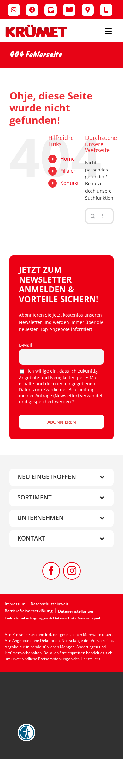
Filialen (68, 170)
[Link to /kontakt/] (106, 10)
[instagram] (72, 571)
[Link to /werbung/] (69, 10)
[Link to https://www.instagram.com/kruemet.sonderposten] (14, 10)
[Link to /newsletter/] (50, 10)
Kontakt (69, 183)
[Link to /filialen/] (88, 10)
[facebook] (51, 571)
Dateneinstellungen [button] (76, 611)
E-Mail (25, 345)
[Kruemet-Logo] (36, 26)
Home (67, 158)
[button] (61, 477)
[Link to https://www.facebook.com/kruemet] (32, 10)
